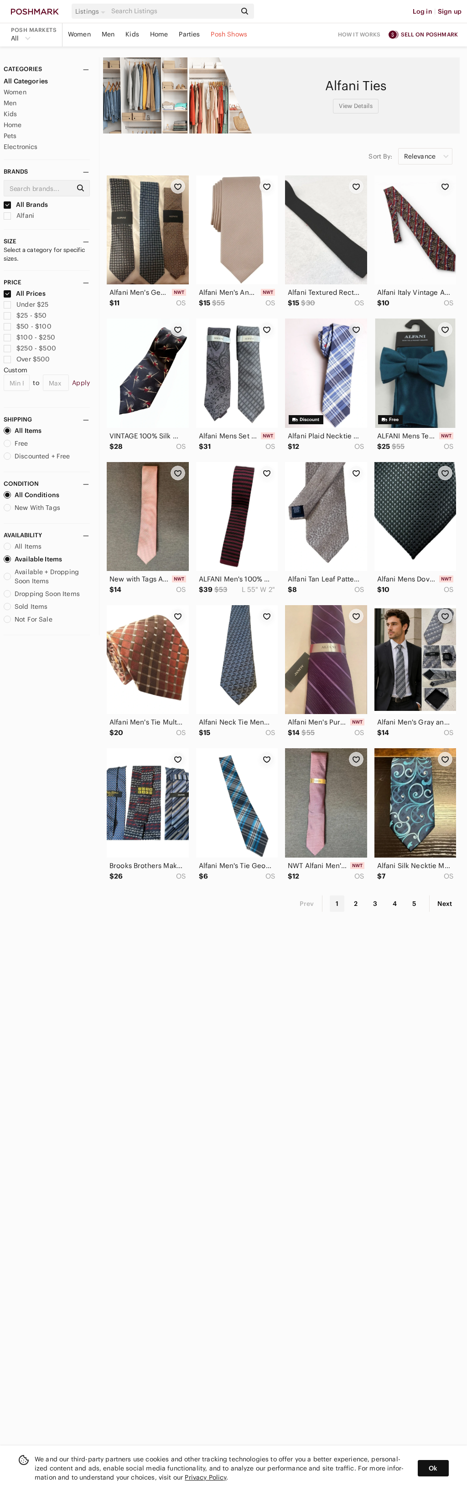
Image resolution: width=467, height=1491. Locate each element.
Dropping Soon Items (47, 594)
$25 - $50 (31, 315)
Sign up (450, 11)
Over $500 (33, 359)
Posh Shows (229, 34)
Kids (132, 34)
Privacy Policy (205, 1477)
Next (444, 904)
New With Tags (37, 508)
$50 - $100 (34, 326)
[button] (91, 11)
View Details (356, 106)
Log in (422, 11)
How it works (359, 34)
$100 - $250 (35, 337)
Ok (433, 1468)
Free (21, 443)
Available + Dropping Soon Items (47, 576)
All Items (28, 431)
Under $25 (32, 304)
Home (159, 34)
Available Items (38, 559)
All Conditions (37, 495)
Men (108, 34)
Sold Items (31, 606)
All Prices (31, 293)
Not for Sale (33, 619)
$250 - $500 (36, 348)
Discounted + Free (42, 456)
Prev (307, 904)
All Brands (31, 205)
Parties (189, 34)
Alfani (24, 215)
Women (79, 34)
